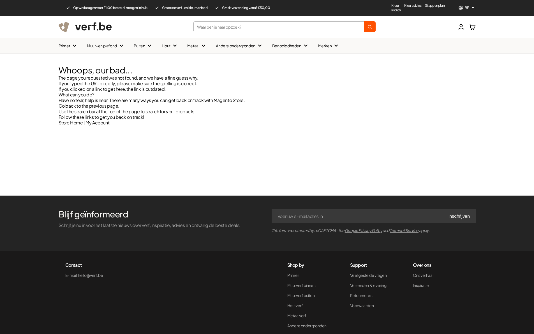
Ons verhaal (423, 275)
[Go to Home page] (85, 27)
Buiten (139, 45)
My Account (97, 123)
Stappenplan (435, 5)
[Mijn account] (461, 27)
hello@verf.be (90, 275)
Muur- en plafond (102, 45)
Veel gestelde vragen (368, 275)
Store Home (71, 123)
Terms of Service (404, 230)
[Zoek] (370, 26)
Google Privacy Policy (363, 230)
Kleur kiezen (396, 7)
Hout (166, 45)
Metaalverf (296, 315)
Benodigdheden (286, 45)
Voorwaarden (362, 305)
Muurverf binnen (301, 285)
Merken (325, 45)
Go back (67, 106)
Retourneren (361, 295)
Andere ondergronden (235, 45)
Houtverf (295, 305)
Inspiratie (421, 285)
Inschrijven (459, 216)
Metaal (193, 45)
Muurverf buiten (301, 295)
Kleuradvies (413, 5)
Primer (64, 45)
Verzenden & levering (368, 285)
